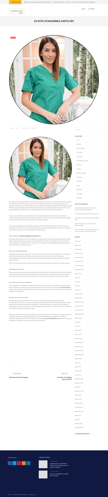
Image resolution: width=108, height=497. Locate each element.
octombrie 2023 (79, 350)
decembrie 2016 (79, 427)
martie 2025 (78, 289)
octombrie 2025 (79, 265)
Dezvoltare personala (82, 160)
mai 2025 (77, 285)
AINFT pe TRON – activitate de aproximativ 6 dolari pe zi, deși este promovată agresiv (87, 230)
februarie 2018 (79, 403)
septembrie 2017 (79, 411)
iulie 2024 (77, 322)
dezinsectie (79, 156)
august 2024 (78, 318)
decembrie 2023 (79, 342)
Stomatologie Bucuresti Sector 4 (30, 236)
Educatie (79, 164)
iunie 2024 (77, 326)
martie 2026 (78, 249)
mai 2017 (77, 419)
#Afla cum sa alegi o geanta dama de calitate (37, 2)
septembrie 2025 (79, 269)
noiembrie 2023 (79, 346)
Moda (78, 185)
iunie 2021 (77, 387)
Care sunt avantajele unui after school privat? (87, 213)
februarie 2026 (79, 253)
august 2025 (78, 273)
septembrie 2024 (79, 314)
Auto (78, 140)
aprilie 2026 (78, 245)
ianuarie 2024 (78, 338)
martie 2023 (78, 366)
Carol (17, 128)
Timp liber (79, 198)
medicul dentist (65, 287)
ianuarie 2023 (78, 370)
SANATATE (13, 37)
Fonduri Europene (81, 173)
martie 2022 (78, 375)
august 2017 (78, 415)
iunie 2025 (77, 281)
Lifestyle (79, 181)
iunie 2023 (77, 362)
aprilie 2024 (78, 330)
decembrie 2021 (79, 379)
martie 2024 (78, 334)
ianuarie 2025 (78, 298)
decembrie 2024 (79, 302)
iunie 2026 (77, 241)
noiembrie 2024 (79, 306)
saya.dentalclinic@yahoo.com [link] (52, 318)
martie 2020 (78, 395)
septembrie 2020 (79, 391)
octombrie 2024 (79, 310)
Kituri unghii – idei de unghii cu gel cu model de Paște (87, 218)
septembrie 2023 (79, 354)
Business (79, 144)
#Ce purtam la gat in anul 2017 (62, 2)
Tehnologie (79, 193)
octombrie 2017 (79, 407)
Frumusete (79, 177)
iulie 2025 (77, 277)
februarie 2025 (79, 294)
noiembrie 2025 (79, 261)
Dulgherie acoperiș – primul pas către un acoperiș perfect (85, 224)
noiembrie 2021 (79, 383)
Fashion (79, 169)
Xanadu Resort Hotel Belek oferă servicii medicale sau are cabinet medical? (85, 208)
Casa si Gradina (81, 148)
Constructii (79, 152)
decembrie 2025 (79, 257)
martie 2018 (78, 399)
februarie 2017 (79, 423)
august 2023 (78, 358)
